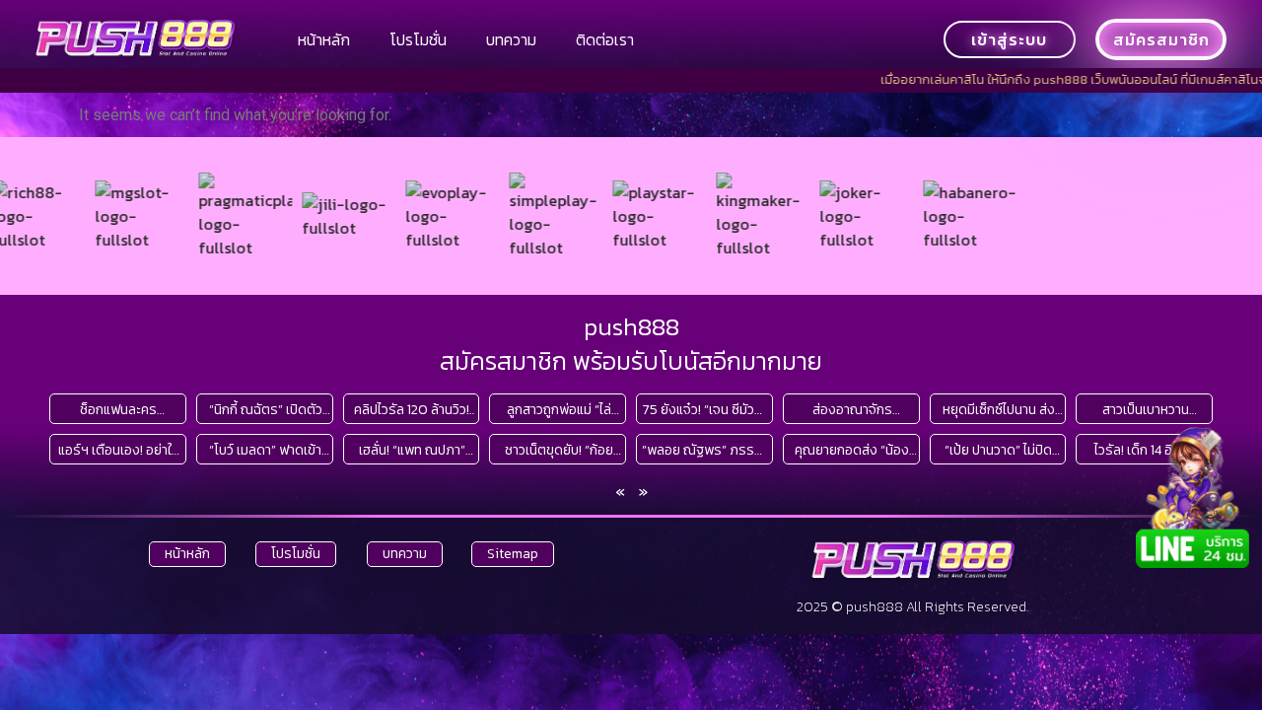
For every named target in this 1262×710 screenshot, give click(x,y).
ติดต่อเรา (605, 39)
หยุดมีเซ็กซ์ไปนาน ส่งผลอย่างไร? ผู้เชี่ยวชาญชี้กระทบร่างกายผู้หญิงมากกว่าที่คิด (998, 409)
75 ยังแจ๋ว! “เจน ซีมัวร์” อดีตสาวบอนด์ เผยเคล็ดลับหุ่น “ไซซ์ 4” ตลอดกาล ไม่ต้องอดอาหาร (705, 409)
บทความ (511, 39)
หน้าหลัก (324, 39)
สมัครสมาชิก (1161, 39)
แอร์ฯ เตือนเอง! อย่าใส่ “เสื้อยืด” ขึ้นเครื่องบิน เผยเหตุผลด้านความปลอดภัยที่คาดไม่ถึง (118, 450)
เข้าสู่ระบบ (1009, 39)
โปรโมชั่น (418, 39)
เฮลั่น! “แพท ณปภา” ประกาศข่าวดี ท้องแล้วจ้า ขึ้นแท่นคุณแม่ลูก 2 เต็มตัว (412, 450)
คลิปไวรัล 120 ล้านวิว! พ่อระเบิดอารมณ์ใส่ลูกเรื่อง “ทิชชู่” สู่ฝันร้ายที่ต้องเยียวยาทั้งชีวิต (411, 409)
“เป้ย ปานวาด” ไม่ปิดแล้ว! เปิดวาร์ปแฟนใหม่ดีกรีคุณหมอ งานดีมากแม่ (999, 450)
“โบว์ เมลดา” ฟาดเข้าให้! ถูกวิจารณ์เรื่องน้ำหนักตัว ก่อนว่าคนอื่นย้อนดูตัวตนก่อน (265, 450)
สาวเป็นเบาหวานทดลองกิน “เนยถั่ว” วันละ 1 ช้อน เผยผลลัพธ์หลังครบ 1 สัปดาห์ (1145, 409)
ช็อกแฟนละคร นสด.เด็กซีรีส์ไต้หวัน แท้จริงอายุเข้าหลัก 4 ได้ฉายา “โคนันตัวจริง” (118, 409)
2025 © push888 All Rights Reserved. (912, 607)
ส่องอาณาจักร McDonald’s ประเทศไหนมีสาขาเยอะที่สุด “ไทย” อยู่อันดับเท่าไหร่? (852, 409)
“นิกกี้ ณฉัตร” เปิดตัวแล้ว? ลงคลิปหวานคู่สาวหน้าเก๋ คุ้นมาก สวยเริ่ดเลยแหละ (265, 409)
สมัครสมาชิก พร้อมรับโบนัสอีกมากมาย (631, 361)
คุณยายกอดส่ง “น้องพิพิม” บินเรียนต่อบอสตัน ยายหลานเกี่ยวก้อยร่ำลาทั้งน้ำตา (852, 450)
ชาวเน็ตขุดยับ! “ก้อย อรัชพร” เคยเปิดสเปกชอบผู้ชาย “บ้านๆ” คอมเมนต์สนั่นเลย (558, 450)
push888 (631, 326)
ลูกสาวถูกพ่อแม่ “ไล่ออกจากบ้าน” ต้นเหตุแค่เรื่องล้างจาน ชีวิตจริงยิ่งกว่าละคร (559, 409)
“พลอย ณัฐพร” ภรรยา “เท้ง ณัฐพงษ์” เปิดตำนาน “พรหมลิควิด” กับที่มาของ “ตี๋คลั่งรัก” (705, 450)
